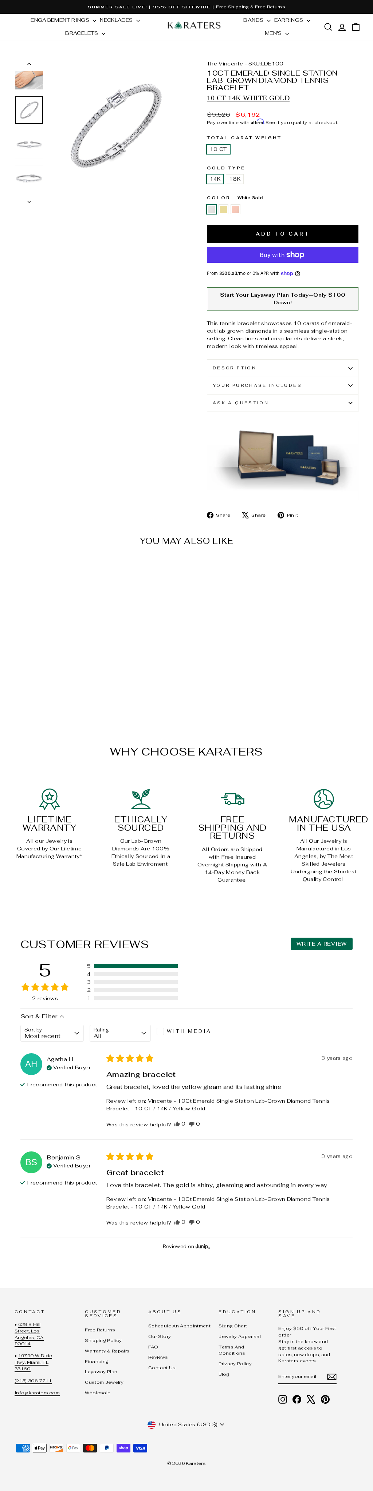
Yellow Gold (223, 209)
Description (234, 367)
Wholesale (97, 1392)
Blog (224, 1374)
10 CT (218, 149)
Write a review (322, 944)
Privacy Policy (235, 1363)
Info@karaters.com (37, 1392)
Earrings (289, 20)
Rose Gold (235, 209)
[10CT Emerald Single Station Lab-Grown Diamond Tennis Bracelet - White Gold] (19, 688)
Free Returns (100, 1329)
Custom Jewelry (104, 1382)
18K (234, 179)
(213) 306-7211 (33, 1380)
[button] (132, 966)
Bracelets (82, 33)
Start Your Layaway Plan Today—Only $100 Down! (283, 299)
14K (215, 179)
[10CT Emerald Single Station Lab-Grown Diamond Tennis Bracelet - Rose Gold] (39, 688)
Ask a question (241, 402)
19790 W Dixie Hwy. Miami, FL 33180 (33, 1362)
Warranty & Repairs (107, 1351)
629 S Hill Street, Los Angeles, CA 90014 (29, 1334)
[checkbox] (187, 1031)
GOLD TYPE (226, 168)
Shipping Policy (103, 1340)
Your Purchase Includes (257, 385)
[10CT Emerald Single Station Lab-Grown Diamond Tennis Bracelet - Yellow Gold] (29, 688)
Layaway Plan (101, 1371)
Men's (274, 33)
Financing (97, 1361)
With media (189, 1031)
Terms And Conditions (232, 1350)
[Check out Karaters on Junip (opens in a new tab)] (202, 1246)
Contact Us (162, 1367)
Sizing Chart (233, 1325)
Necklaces (117, 20)
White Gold (211, 209)
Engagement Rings (61, 20)
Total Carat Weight (244, 137)
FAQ (153, 1347)
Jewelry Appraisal (240, 1336)
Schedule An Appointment (179, 1325)
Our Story (159, 1336)
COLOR (235, 197)
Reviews (158, 1357)
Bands (254, 20)
